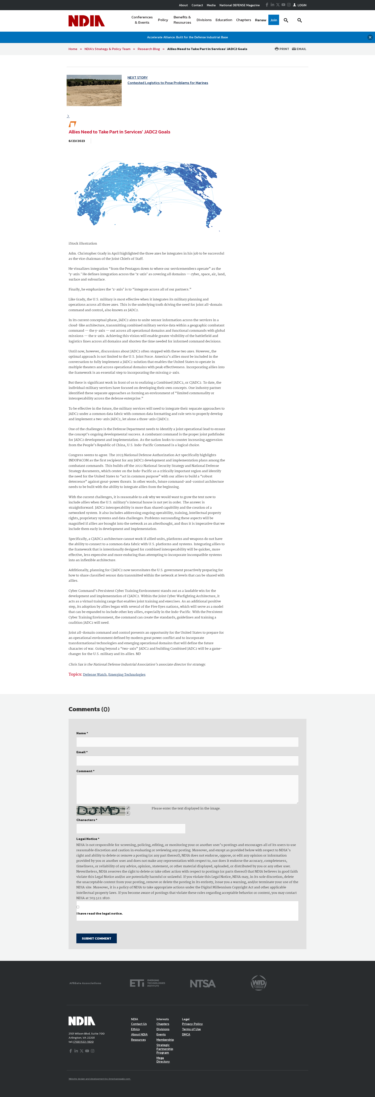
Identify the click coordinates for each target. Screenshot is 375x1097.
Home (73, 48)
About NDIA (139, 1034)
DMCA (186, 1034)
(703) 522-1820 (83, 1041)
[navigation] (203, 21)
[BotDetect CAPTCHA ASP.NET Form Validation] (100, 811)
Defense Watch (95, 674)
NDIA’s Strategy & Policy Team (107, 48)
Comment (85, 771)
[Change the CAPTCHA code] (128, 808)
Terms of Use (191, 1029)
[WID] (258, 982)
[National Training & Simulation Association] (203, 982)
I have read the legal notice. (100, 913)
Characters (86, 819)
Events (161, 1034)
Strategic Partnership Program (164, 1049)
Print (284, 48)
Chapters (162, 1023)
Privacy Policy (192, 1023)
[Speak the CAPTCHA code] (128, 813)
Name (82, 733)
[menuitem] (142, 21)
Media (211, 5)
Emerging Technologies (127, 674)
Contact (197, 5)
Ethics (135, 1029)
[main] (187, 508)
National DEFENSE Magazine (240, 5)
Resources (138, 1039)
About (183, 5)
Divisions (162, 1029)
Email (301, 48)
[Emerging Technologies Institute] (147, 982)
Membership (165, 1039)
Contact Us (139, 1023)
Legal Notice (87, 838)
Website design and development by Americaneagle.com (100, 1079)
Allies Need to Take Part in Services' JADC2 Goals (207, 48)
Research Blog (149, 48)
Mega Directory (163, 1059)
